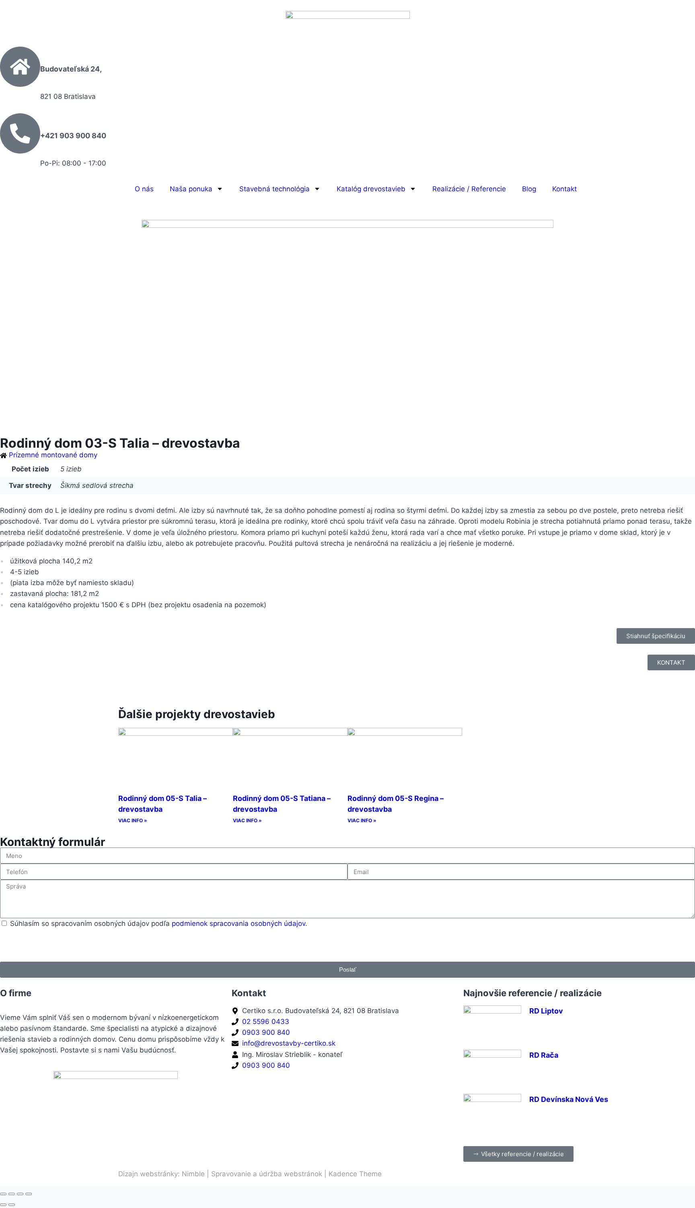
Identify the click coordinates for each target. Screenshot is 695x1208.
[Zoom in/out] (3, 1194)
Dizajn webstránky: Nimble (161, 1174)
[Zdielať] (20, 1194)
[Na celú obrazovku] (11, 1194)
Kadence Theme (355, 1174)
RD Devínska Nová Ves (568, 1099)
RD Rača (543, 1055)
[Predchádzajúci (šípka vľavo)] (3, 1205)
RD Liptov (546, 1011)
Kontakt (564, 189)
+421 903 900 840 (73, 135)
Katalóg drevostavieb (371, 189)
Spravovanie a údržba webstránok (266, 1174)
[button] (656, 636)
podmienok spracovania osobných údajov (238, 923)
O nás (144, 189)
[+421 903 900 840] (20, 133)
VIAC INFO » (132, 820)
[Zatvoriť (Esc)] (28, 1194)
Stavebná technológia (274, 189)
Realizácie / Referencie (469, 189)
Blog (529, 189)
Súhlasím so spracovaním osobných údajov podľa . (158, 923)
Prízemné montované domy (53, 455)
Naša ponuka (191, 189)
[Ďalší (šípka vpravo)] (11, 1205)
